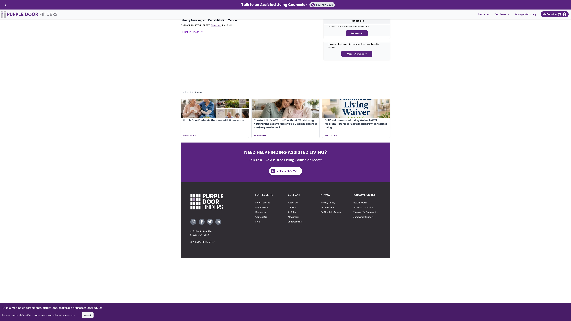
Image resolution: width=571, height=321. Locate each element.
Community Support (363, 216)
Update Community (357, 53)
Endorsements (295, 221)
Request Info (357, 33)
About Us (293, 202)
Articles (292, 212)
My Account (261, 207)
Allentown (216, 25)
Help (257, 221)
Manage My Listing (525, 14)
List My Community (363, 207)
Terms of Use (327, 207)
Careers (292, 207)
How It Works (262, 202)
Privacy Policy (327, 202)
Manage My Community (365, 212)
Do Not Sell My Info (330, 212)
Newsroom (293, 216)
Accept (87, 315)
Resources (484, 14)
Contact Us (261, 216)
